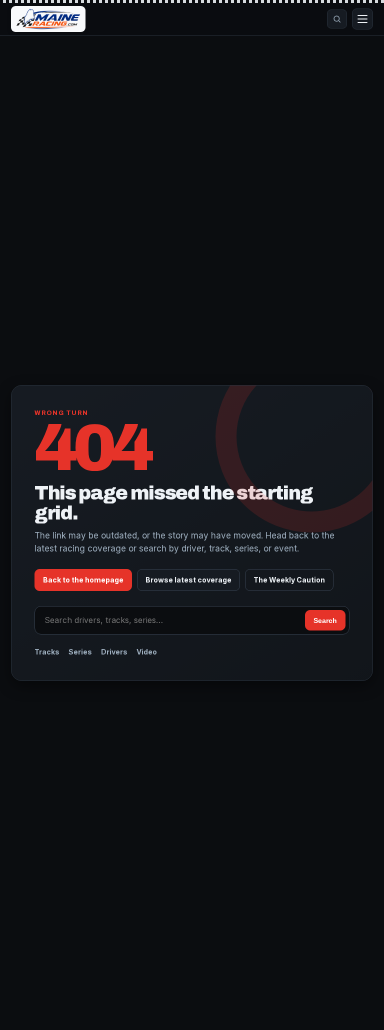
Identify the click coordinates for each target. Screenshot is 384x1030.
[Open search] (337, 19)
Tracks (47, 652)
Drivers (114, 652)
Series (80, 652)
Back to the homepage (83, 580)
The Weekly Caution (289, 580)
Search (325, 620)
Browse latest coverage (189, 580)
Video (146, 652)
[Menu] (362, 19)
